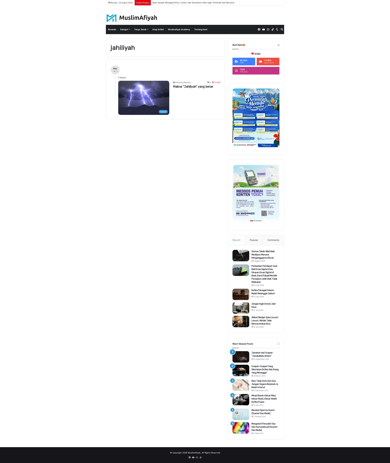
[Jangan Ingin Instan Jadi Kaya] (240, 308)
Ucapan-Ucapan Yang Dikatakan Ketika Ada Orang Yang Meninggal (265, 369)
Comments (273, 240)
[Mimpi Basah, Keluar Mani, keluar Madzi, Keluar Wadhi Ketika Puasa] (240, 399)
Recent (236, 240)
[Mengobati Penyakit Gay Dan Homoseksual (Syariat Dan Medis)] (240, 428)
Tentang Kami (200, 29)
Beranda (112, 29)
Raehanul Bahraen (183, 82)
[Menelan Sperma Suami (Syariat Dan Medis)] (240, 414)
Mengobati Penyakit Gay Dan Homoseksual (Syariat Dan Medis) (264, 426)
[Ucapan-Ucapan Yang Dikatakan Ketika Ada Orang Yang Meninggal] (240, 370)
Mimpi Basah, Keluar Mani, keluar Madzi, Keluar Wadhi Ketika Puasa (264, 398)
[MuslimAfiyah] (132, 18)
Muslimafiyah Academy (179, 29)
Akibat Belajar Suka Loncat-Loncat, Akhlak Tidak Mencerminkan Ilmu (265, 320)
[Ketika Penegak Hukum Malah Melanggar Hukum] (240, 294)
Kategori (124, 29)
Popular (254, 240)
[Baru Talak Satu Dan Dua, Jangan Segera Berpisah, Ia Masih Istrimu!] (240, 385)
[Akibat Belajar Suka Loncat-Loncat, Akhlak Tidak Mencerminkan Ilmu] (240, 321)
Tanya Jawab (140, 29)
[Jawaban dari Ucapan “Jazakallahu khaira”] (240, 357)
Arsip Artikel (158, 29)
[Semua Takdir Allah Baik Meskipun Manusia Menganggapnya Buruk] (240, 255)
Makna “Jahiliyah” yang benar (193, 86)
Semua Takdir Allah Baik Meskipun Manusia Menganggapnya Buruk (263, 254)
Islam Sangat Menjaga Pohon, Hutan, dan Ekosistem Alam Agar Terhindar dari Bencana (193, 2)
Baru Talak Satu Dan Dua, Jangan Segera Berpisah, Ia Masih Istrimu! (265, 384)
